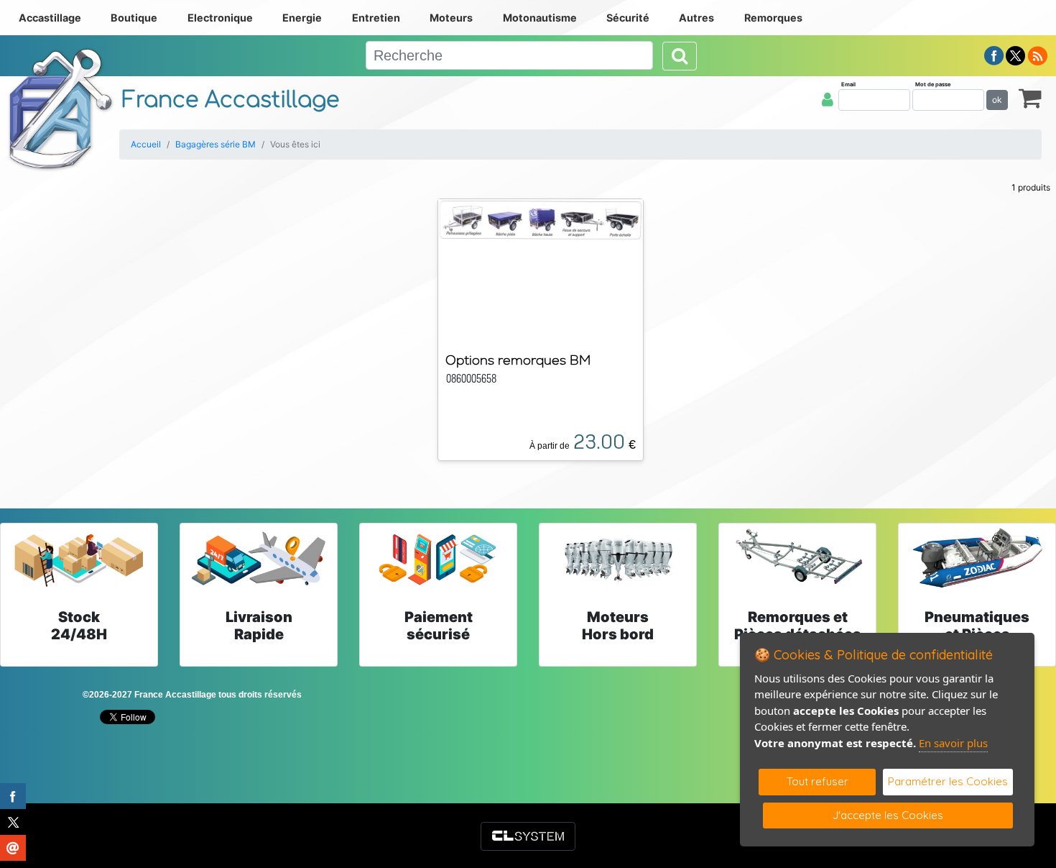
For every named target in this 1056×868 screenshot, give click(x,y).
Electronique (220, 18)
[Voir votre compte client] (827, 99)
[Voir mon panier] (1030, 97)
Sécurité (627, 18)
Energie (302, 18)
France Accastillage (230, 100)
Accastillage (50, 18)
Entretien (376, 18)
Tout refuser (817, 781)
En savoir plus (953, 743)
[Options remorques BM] (540, 218)
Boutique (134, 18)
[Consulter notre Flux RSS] (1037, 54)
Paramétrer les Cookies (948, 781)
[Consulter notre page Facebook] (994, 54)
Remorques (773, 18)
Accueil (146, 144)
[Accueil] (61, 108)
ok (997, 99)
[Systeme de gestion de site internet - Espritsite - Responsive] (528, 836)
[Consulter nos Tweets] (1015, 54)
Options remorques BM (517, 360)
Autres (696, 18)
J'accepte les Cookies (888, 815)
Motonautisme (540, 18)
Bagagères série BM (215, 144)
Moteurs (451, 18)
